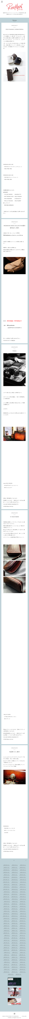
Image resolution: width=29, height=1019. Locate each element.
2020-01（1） (23, 918)
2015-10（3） (14, 954)
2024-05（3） (15, 879)
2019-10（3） (15, 920)
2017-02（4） (23, 942)
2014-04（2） (15, 966)
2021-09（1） (15, 903)
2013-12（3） (7, 969)
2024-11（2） (15, 874)
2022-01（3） (7, 901)
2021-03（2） (15, 908)
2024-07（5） (23, 877)
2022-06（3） (15, 896)
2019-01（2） (23, 925)
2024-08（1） (15, 877)
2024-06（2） (6, 879)
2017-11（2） (22, 935)
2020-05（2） (15, 915)
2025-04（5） (7, 872)
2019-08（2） (23, 920)
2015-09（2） (22, 954)
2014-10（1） (6, 964)
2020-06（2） (6, 915)
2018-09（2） (23, 928)
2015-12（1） (22, 952)
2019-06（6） (15, 923)
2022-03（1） (15, 898)
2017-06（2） (15, 940)
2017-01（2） (7, 945)
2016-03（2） (7, 952)
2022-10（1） (7, 894)
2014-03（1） (23, 966)
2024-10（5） (23, 874)
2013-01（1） (11, 974)
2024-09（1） (7, 877)
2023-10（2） (23, 884)
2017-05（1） (23, 940)
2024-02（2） (15, 881)
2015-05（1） (7, 959)
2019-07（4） (7, 923)
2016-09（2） (15, 947)
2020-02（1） (15, 918)
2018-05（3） (7, 932)
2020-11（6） (15, 911)
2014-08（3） (23, 964)
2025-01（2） (23, 872)
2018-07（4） (15, 930)
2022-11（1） (23, 891)
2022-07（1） (6, 896)
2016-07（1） (6, 949)
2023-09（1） (7, 886)
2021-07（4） (7, 906)
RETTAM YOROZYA (8, 205)
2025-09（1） (23, 867)
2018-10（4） (15, 928)
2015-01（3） (15, 962)
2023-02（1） (23, 889)
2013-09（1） (22, 969)
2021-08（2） (23, 903)
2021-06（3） (15, 906)
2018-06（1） (23, 930)
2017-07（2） (7, 940)
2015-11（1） (6, 954)
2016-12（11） (15, 945)
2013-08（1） (7, 971)
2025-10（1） (15, 867)
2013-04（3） (15, 971)
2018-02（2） (23, 932)
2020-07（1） (23, 913)
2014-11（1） (22, 962)
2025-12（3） (7, 867)
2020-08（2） (15, 913)
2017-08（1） (22, 937)
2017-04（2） (7, 942)
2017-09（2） (15, 937)
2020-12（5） (7, 911)
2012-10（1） (18, 974)
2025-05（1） (23, 869)
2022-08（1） (23, 894)
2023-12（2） (7, 884)
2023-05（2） (6, 889)
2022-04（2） (7, 898)
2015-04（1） (15, 959)
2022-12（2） (15, 891)
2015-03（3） (23, 959)
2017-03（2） (15, 942)
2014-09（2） (15, 964)
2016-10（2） (7, 947)
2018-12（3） (7, 928)
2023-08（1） (15, 886)
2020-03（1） (7, 918)
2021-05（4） (23, 906)
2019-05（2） (23, 923)
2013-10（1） (15, 969)
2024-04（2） (23, 879)
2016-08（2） (23, 947)
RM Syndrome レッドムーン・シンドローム (13, 235)
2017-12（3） (15, 935)
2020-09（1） (7, 913)
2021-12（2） (15, 901)
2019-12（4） (7, 920)
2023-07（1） (23, 886)
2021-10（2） (7, 903)
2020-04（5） (23, 915)
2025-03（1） (15, 872)
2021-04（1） (7, 908)
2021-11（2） (23, 901)
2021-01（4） (23, 908)
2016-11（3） (22, 945)
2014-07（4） (7, 966)
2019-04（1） (7, 925)
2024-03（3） (6, 881)
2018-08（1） (7, 930)
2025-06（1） (15, 869)
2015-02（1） (7, 962)
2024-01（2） (23, 881)
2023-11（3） (15, 884)
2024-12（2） (7, 874)
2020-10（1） (23, 911)
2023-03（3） (15, 889)
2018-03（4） (15, 932)
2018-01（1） (7, 935)
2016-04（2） (23, 949)
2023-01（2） (7, 891)
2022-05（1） (23, 896)
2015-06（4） (23, 957)
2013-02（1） (23, 971)
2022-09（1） (15, 894)
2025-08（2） (7, 869)
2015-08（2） (7, 957)
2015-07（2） (15, 957)
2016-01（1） (15, 952)
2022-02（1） (23, 898)
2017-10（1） (7, 937)
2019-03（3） (15, 925)
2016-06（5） (15, 949)
